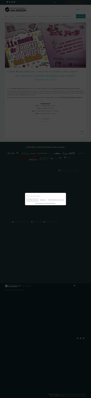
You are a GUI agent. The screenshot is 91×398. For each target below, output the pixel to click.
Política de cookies (39, 203)
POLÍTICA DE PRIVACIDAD (49, 203)
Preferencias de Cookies (56, 200)
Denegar (43, 200)
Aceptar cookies (32, 200)
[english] (38, 195)
